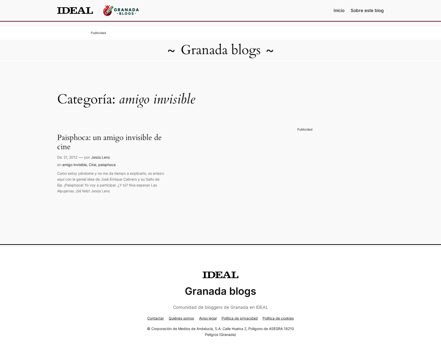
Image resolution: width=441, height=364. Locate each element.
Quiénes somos (181, 318)
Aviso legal (208, 318)
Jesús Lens (100, 157)
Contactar (155, 318)
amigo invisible (74, 164)
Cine (92, 164)
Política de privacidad (240, 318)
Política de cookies (278, 318)
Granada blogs (221, 50)
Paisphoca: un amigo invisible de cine (109, 142)
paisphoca (107, 164)
